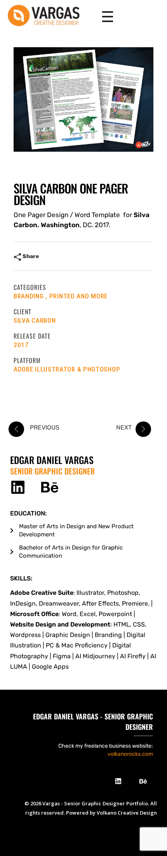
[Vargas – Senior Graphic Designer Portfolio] (48, 15)
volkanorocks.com (130, 754)
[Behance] (49, 487)
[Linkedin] (17, 487)
